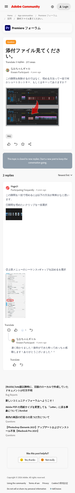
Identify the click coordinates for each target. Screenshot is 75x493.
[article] (37, 258)
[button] (6, 7)
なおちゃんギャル (20, 68)
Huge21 (14, 186)
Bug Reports (11, 394)
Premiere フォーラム (47, 15)
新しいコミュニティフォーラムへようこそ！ (30, 400)
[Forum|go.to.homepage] (25, 6)
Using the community (16, 483)
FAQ (9, 136)
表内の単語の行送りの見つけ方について (28, 417)
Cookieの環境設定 (60, 483)
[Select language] (52, 6)
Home (10, 15)
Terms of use (34, 483)
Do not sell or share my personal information (26, 488)
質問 (9, 18)
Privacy (45, 483)
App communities (25, 15)
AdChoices (56, 488)
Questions (10, 421)
